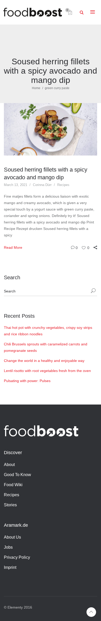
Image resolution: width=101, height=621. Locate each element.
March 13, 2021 (15, 185)
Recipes (63, 185)
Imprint (10, 567)
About (9, 464)
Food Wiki (13, 485)
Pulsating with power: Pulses (27, 381)
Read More (13, 247)
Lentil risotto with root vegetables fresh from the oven (47, 371)
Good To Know (17, 474)
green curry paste (57, 88)
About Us (12, 537)
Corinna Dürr (42, 185)
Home (36, 88)
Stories (10, 505)
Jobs (8, 547)
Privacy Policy (17, 557)
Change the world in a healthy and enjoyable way (44, 361)
